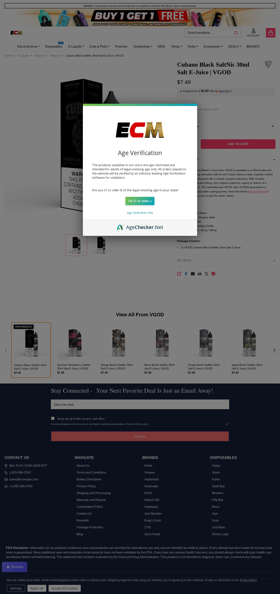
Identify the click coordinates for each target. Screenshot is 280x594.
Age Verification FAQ (140, 212)
